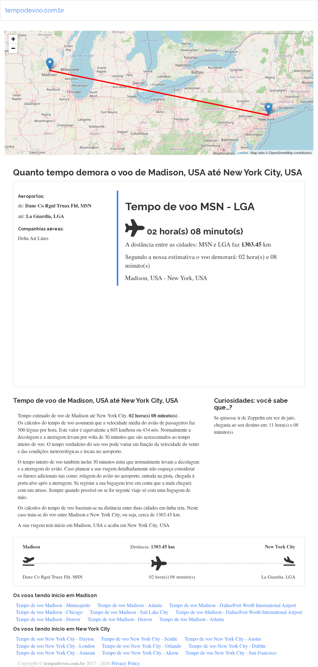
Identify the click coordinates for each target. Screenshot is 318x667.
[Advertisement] (206, 333)
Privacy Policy (125, 663)
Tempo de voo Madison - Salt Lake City (129, 612)
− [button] (13, 48)
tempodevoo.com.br (34, 10)
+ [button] (13, 39)
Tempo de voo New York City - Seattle (139, 638)
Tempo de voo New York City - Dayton (55, 638)
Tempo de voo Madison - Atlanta (130, 605)
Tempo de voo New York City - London (55, 645)
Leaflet (243, 152)
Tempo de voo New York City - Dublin (227, 645)
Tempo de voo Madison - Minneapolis (53, 605)
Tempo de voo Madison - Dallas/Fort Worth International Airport (232, 605)
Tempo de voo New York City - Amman (55, 652)
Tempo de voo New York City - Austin (222, 638)
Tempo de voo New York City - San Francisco (230, 652)
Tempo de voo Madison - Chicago (49, 612)
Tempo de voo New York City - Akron (140, 652)
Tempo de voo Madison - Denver (48, 619)
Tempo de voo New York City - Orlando (141, 645)
